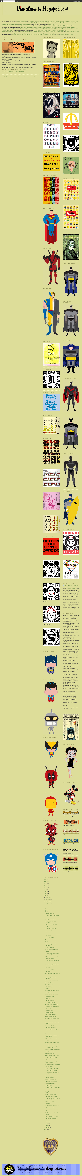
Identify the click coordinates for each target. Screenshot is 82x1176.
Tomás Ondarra (54, 28)
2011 (45, 887)
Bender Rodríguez (56, 22)
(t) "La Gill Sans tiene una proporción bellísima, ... (51, 1080)
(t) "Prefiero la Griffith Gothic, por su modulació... (52, 1065)
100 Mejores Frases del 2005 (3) (32, 33)
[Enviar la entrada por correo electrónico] (26, 69)
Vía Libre (49, 25)
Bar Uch (53, 25)
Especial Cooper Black (25, 31)
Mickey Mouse (22, 24)
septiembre (48, 903)
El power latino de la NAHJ (51, 1118)
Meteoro (57, 34)
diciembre (48, 897)
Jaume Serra (54, 27)
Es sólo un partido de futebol (51, 994)
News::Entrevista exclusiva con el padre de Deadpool (25, 22)
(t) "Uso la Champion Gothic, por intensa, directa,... (52, 1030)
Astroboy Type (36, 34)
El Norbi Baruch (71, 588)
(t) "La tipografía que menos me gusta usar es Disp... (52, 1106)
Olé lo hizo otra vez (49, 1053)
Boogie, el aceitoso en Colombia (52, 1116)
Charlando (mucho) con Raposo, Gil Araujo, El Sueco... (52, 912)
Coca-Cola (40, 30)
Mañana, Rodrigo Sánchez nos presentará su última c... (51, 1026)
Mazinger (62, 34)
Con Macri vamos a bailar (50, 942)
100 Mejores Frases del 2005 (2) (18, 33)
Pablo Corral (30, 28)
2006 (45, 1129)
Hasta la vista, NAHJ (49, 937)
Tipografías (11, 71)
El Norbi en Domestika (22, 21)
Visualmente (7, 25)
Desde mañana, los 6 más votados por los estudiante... (52, 1076)
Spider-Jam (28, 24)
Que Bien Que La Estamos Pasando (63, 25)
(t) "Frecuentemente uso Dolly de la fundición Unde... (52, 957)
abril (47, 1123)
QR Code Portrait (47, 30)
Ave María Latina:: (60, 30)
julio (47, 908)
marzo (47, 1125)
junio (47, 910)
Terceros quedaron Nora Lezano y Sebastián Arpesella (52, 974)
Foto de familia (48, 1085)
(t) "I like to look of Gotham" (51, 1070)
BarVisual (18, 25)
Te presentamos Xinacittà (50, 939)
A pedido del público (49, 996)
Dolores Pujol (69, 27)
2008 (45, 893)
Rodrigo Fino (73, 28)
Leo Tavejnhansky (15, 28)
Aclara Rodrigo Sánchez (50, 1014)
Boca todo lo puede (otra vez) (51, 980)
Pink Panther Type (69, 34)
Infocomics (13, 25)
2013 (45, 883)
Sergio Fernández (9, 30)
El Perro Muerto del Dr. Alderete (52, 932)
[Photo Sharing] (18, 52)
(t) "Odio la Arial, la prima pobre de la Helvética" (52, 964)
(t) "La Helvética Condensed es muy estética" (52, 1035)
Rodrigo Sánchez (35, 27)
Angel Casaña (37, 28)
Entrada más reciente (6, 77)
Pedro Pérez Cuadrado (45, 28)
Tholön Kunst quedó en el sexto (52, 1055)
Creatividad (33, 31)
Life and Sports (48, 967)
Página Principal (21, 77)
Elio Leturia (66, 28)
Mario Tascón (48, 27)
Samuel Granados (61, 27)
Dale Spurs (47, 998)
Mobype (14, 34)
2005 (45, 1132)
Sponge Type (30, 34)
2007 (45, 895)
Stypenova (24, 34)
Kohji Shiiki (60, 28)
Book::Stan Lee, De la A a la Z (34, 21)
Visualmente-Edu (42, 25)
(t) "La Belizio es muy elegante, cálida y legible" (52, 1061)
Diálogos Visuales (69, 31)
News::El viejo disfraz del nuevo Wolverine (64, 21)
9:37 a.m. (24, 69)
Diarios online (61, 31)
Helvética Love (16, 31)
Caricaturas (38, 31)
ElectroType (48, 34)
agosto (47, 906)
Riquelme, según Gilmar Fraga (51, 1004)
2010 (45, 889)
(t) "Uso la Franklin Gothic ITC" (52, 1068)
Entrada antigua (35, 77)
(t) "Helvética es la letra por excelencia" (51, 1102)
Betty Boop (15, 24)
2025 (45, 879)
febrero (47, 1127)
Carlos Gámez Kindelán (25, 27)
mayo (47, 1121)
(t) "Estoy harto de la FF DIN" (51, 1033)
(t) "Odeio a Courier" (49, 947)
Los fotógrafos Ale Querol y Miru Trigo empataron (52, 1046)
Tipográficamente (25, 25)
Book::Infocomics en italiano (47, 21)
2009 (45, 891)
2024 (45, 881)
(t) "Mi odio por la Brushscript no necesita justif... (52, 1099)
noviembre (48, 899)
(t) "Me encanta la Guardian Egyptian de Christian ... (51, 1095)
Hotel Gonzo (43, 34)
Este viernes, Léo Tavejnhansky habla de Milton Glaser (52, 1019)
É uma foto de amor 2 (49, 982)
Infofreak (10, 31)
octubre (47, 901)
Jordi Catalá (42, 27)
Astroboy (68, 22)
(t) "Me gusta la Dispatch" (50, 919)
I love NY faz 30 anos (49, 1000)
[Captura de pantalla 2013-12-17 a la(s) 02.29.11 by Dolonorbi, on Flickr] (71, 587)
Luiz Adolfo (8, 28)
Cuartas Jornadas (45, 31)
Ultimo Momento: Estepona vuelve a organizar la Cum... (51, 929)
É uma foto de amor (49, 1012)
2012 (45, 885)
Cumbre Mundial (53, 31)
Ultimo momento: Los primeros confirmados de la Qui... (52, 916)
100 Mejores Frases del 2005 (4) (47, 33)
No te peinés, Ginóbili (50, 1002)
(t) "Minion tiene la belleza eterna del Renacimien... (52, 1088)
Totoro (53, 34)
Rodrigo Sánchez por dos (50, 1016)
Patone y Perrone (9, 24)
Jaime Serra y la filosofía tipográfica (50, 977)
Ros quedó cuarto (49, 1010)
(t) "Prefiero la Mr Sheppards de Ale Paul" (14, 40)
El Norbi (50, 24)
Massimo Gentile (23, 28)
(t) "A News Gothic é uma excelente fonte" (50, 921)
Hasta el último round (50, 1083)
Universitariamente (34, 25)
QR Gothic (18, 34)
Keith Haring (63, 22)
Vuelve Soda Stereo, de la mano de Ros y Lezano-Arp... (52, 1050)
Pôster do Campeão (49, 984)
